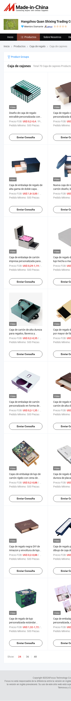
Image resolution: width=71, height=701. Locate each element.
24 (19, 656)
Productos (30, 37)
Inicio (10, 37)
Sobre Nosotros (52, 37)
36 (27, 656)
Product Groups (19, 56)
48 (35, 656)
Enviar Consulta (26, 137)
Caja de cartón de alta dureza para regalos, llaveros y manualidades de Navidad (25, 333)
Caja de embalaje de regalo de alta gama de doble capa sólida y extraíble (25, 188)
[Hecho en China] (27, 7)
